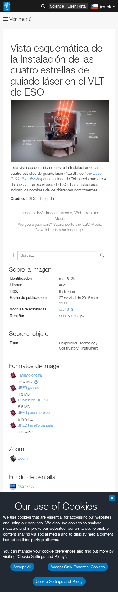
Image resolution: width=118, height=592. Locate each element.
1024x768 (26, 486)
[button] (36, 382)
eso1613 (66, 309)
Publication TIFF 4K (33, 400)
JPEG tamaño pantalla (35, 425)
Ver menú (20, 19)
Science (57, 6)
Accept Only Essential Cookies (78, 566)
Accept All (22, 566)
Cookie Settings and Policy (59, 581)
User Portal (77, 6)
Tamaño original (30, 375)
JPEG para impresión (34, 412)
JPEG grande (28, 387)
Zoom (23, 458)
